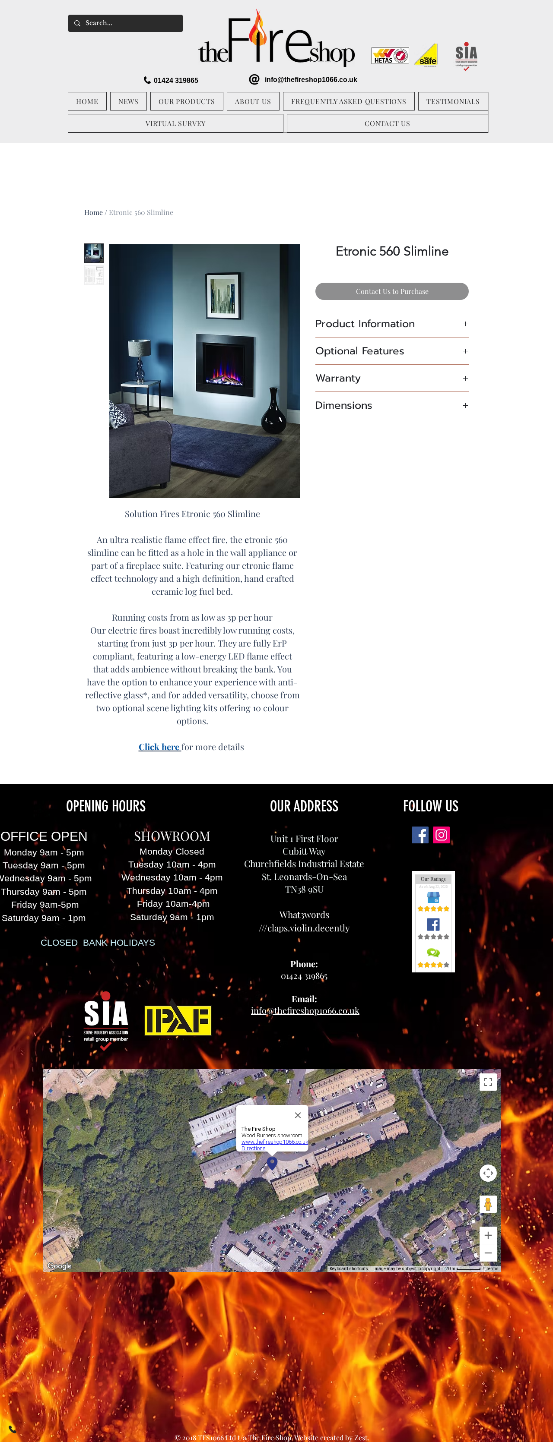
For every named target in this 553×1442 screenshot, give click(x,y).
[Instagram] (441, 835)
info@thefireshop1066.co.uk (311, 79)
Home (93, 212)
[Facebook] (420, 835)
